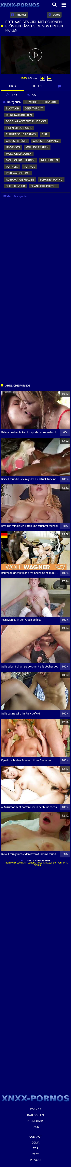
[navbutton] (64, 5)
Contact (35, 1136)
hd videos (13, 147)
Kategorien (35, 1115)
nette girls (49, 160)
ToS (35, 1148)
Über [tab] (12, 86)
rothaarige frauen (20, 179)
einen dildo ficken (19, 127)
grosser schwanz (46, 140)
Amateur (20, 14)
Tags (35, 1126)
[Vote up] (42, 78)
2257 (35, 1154)
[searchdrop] (55, 5)
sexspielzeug (15, 186)
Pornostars (35, 1121)
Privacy (35, 1160)
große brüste (16, 140)
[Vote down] (49, 78)
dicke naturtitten (19, 115)
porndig (12, 166)
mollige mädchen (19, 153)
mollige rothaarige (20, 160)
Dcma (35, 1142)
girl (45, 134)
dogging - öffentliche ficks (26, 121)
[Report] (60, 86)
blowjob (12, 108)
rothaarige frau (18, 173)
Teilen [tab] (37, 86)
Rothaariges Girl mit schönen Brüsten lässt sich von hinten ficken (37, 864)
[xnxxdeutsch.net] (20, 5)
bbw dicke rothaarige (41, 102)
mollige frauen (37, 147)
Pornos (35, 1109)
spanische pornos (44, 186)
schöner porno (51, 179)
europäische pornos (21, 134)
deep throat (34, 108)
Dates (56, 14)
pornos (29, 166)
